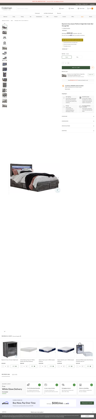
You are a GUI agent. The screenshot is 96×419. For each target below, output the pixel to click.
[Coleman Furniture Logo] (7, 9)
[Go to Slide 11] (4, 79)
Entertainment (39, 16)
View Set (91, 74)
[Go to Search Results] (52, 9)
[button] (61, 8)
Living (14, 16)
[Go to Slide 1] (4, 27)
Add (14, 366)
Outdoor (56, 16)
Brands (90, 16)
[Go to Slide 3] (4, 37)
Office (72, 16)
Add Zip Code (64, 48)
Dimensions (65, 121)
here (63, 416)
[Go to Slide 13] (4, 90)
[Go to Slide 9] (4, 69)
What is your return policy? (37, 412)
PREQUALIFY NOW (87, 403)
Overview (64, 116)
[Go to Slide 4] (4, 43)
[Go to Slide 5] (4, 48)
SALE (82, 16)
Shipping (64, 130)
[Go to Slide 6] (4, 53)
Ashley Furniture (66, 28)
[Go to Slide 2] (4, 32)
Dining (22, 16)
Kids (47, 16)
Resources (59, 13)
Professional (37, 13)
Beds (12, 20)
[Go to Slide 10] (4, 74)
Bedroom (5, 16)
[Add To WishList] (92, 67)
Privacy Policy (47, 416)
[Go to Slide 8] (4, 64)
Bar (30, 16)
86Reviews (64, 30)
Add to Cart (76, 67)
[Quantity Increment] (68, 63)
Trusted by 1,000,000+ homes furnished (74, 85)
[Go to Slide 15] (4, 100)
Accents (64, 16)
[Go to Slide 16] (4, 106)
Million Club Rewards (48, 13)
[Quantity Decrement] (63, 63)
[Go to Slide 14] (4, 95)
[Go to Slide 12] (4, 85)
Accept (87, 416)
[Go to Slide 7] (4, 58)
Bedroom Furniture (5, 20)
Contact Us (92, 4)
